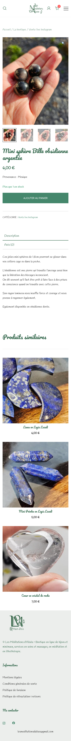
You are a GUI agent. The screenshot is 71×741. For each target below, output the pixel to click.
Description (11, 236)
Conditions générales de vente (20, 684)
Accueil (7, 29)
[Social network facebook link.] (13, 723)
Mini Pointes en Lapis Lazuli (35, 511)
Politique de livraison (14, 690)
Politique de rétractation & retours (21, 696)
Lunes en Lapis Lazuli (35, 427)
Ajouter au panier (35, 198)
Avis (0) (9, 245)
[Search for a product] (5, 8)
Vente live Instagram (40, 29)
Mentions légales (12, 677)
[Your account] (49, 8)
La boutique (19, 29)
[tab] (35, 236)
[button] (62, 43)
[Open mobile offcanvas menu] (66, 8)
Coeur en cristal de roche (36, 595)
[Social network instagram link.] (4, 723)
